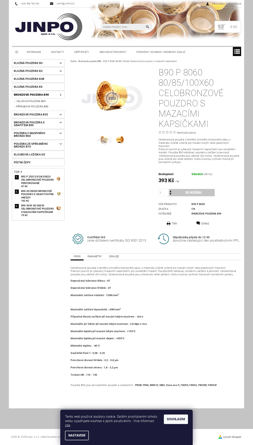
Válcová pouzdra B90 (31, 101)
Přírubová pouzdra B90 (32, 106)
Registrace (234, 4)
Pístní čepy (22, 162)
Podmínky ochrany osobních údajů (160, 52)
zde (67, 425)
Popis (77, 256)
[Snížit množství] (170, 194)
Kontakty (57, 52)
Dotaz (205, 223)
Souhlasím (176, 419)
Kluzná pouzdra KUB (29, 78)
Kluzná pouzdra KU (28, 70)
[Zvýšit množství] (170, 191)
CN (193, 209)
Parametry (95, 256)
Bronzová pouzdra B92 (31, 114)
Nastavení (76, 435)
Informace (34, 52)
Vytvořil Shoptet (232, 436)
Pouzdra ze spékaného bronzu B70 (31, 145)
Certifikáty (82, 52)
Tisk (174, 223)
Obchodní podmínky (112, 52)
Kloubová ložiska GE (29, 154)
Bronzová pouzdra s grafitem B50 (29, 124)
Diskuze (114, 256)
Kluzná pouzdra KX (28, 86)
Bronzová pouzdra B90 (31, 94)
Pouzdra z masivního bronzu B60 (29, 134)
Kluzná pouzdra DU (28, 63)
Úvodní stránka (17, 52)
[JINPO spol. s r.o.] (48, 27)
